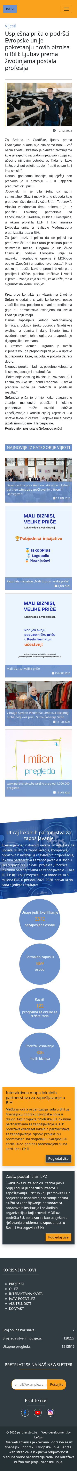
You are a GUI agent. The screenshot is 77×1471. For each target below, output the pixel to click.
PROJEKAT (16, 1284)
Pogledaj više (58, 1158)
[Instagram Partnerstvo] (50, 1413)
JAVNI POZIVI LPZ (22, 1298)
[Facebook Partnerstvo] (25, 1413)
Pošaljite (56, 1384)
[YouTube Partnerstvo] (38, 1413)
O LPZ (13, 1289)
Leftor (38, 1437)
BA (8, 9)
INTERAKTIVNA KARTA (26, 1293)
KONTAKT (16, 1308)
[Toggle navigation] (66, 9)
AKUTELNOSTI (20, 1303)
